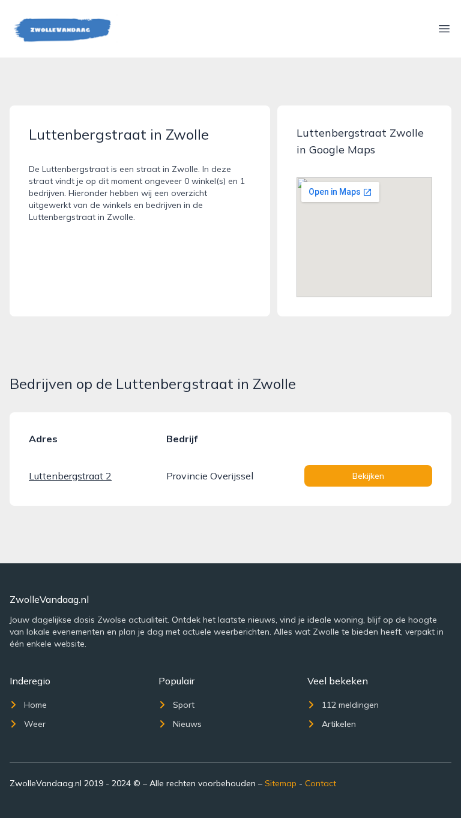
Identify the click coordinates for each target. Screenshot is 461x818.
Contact (320, 783)
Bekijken (368, 475)
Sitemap (281, 783)
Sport (183, 704)
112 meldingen (350, 704)
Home (35, 704)
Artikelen (339, 724)
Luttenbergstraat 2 (70, 476)
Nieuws (187, 724)
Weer (35, 724)
